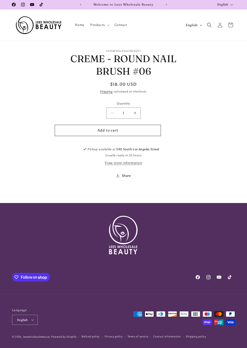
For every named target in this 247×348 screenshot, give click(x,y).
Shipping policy (196, 336)
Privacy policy (114, 336)
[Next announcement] (166, 4)
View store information (123, 163)
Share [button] (126, 176)
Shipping (106, 91)
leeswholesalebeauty (36, 336)
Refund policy (91, 336)
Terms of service (138, 336)
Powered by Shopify (64, 336)
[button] (99, 25)
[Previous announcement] (80, 4)
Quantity (123, 103)
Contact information (167, 336)
